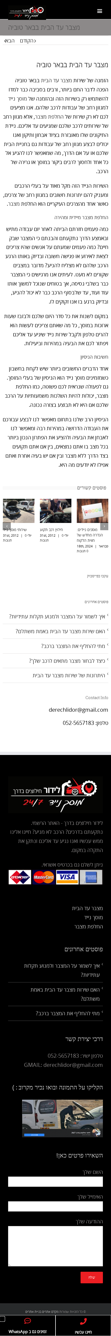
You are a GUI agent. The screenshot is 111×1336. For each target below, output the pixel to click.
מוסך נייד (17, 98)
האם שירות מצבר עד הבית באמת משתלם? (60, 631)
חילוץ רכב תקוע (51, 529)
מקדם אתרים (50, 1311)
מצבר (14, 203)
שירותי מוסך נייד (15, 529)
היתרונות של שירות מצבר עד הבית (69, 675)
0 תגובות (82, 551)
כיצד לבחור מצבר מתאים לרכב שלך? (67, 660)
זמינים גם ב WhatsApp (27, 1331)
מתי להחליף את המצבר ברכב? (73, 646)
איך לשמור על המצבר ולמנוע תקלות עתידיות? (57, 616)
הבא (10, 40)
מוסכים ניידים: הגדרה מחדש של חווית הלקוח (90, 535)
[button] (2, 1319)
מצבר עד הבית (56, 80)
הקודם (26, 40)
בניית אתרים (33, 1311)
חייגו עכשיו (83, 1332)
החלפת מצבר (49, 116)
